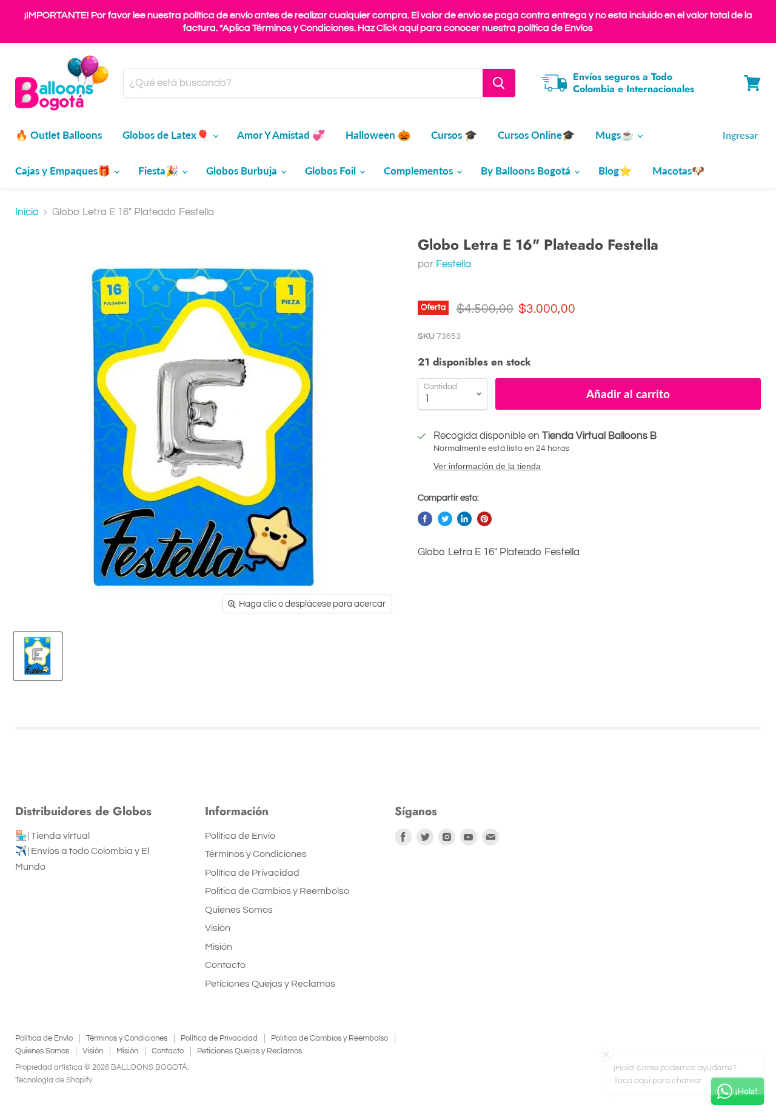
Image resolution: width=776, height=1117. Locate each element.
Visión (217, 928)
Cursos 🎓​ (454, 134)
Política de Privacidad (252, 873)
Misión (218, 947)
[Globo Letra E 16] (38, 656)
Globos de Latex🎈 (167, 134)
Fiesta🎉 (159, 170)
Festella (453, 264)
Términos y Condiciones (256, 854)
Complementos (419, 170)
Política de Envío (240, 836)
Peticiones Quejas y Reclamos (270, 984)
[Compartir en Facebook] (425, 519)
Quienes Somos (239, 910)
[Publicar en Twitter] (445, 519)
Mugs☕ (615, 134)
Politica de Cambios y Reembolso (277, 891)
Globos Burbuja (242, 170)
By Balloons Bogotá (527, 170)
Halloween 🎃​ (378, 134)
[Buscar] (499, 83)
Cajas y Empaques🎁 (64, 170)
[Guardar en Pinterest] (484, 519)
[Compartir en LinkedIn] (464, 519)
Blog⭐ (615, 170)
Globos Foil (331, 170)
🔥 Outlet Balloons (58, 134)
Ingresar (740, 135)
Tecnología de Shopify (53, 1080)
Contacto (225, 965)
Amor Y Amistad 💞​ (281, 134)
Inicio (27, 212)
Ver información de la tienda (487, 466)
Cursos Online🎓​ (536, 134)
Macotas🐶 (678, 170)
